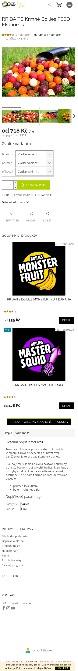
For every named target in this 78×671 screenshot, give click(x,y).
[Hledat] (49, 5)
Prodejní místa (11, 546)
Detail (66, 320)
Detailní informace (13, 202)
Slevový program (12, 565)
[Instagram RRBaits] (8, 608)
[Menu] (69, 5)
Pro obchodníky (11, 560)
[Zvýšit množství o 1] (15, 183)
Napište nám (10, 550)
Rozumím (62, 668)
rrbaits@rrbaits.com (20, 603)
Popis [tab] (8, 433)
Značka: (17, 38)
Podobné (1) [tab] (22, 433)
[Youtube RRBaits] (13, 608)
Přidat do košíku (36, 185)
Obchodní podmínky (15, 536)
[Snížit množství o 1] (15, 187)
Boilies (25, 504)
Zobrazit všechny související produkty (39, 421)
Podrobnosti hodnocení (47, 34)
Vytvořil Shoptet (43, 650)
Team (5, 555)
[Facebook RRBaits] (4, 608)
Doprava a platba (13, 541)
